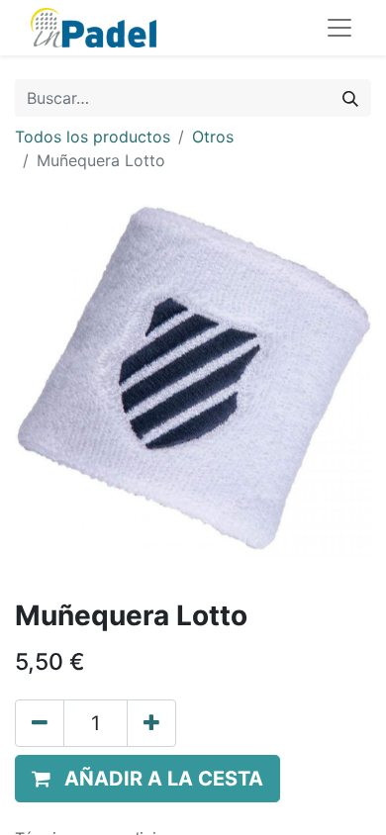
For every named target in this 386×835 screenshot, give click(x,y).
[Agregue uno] (151, 723)
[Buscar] (350, 98)
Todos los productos (92, 136)
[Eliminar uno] (39, 723)
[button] (147, 778)
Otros (213, 136)
